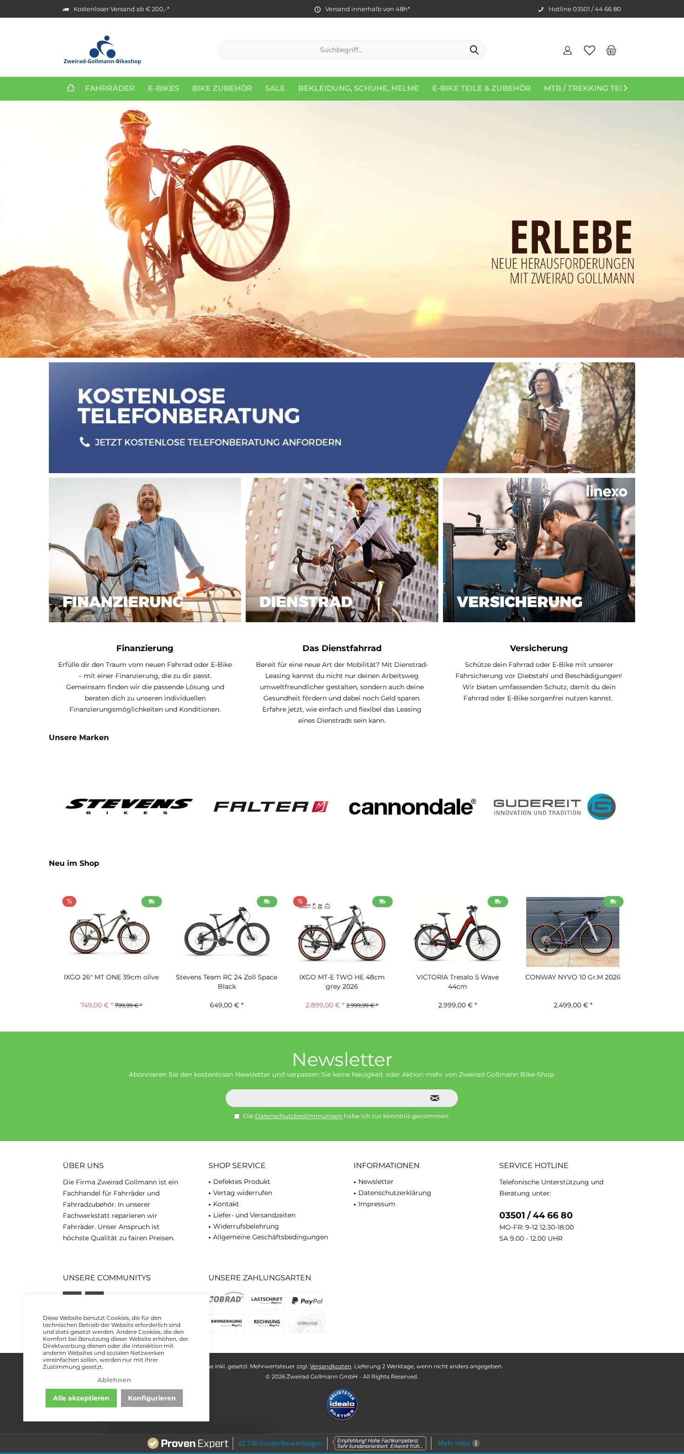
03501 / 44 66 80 (536, 1215)
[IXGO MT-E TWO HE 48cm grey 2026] (342, 931)
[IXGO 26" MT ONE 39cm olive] (111, 931)
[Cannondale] (413, 806)
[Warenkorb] (611, 50)
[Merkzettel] (589, 50)
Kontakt (226, 1204)
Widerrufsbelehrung (246, 1226)
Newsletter (376, 1181)
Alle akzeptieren (81, 1398)
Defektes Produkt (241, 1181)
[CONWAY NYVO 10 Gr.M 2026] (573, 931)
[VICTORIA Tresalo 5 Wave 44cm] (457, 931)
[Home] (71, 89)
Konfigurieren (152, 1398)
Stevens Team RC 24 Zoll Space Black (226, 982)
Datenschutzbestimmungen (298, 1116)
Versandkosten (330, 1366)
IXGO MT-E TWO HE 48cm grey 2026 (342, 982)
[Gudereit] (555, 806)
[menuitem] (611, 50)
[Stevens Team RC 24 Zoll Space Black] (226, 931)
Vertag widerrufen (242, 1193)
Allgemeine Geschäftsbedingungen (270, 1237)
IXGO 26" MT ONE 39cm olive (111, 977)
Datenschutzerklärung (394, 1193)
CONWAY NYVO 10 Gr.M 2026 (573, 977)
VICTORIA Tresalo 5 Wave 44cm (457, 982)
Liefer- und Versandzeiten (254, 1215)
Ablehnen (114, 1380)
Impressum (377, 1204)
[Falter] (271, 806)
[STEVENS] (129, 806)
